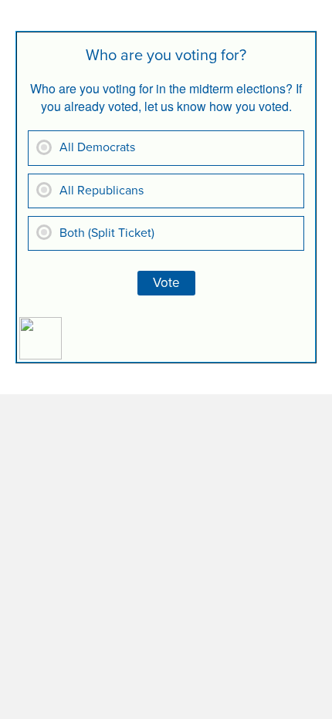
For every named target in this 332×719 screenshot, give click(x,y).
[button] (320, 15)
